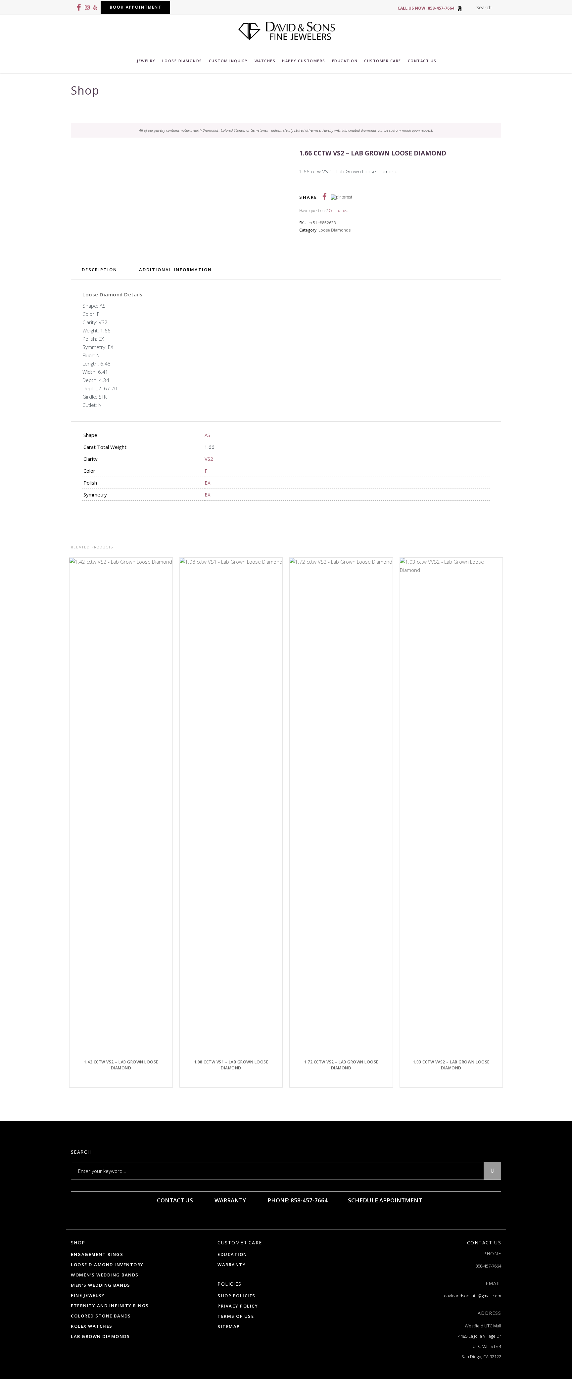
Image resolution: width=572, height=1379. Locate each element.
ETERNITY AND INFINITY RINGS (110, 1306)
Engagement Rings (97, 1254)
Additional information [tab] (175, 270)
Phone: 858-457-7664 (297, 1200)
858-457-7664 (488, 1266)
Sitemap (228, 1326)
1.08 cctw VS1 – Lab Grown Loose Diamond (231, 1065)
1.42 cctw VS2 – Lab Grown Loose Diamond (121, 1065)
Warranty (229, 1200)
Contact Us (174, 1200)
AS (207, 435)
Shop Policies (236, 1296)
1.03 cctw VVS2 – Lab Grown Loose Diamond (451, 1065)
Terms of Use (235, 1316)
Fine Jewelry (88, 1295)
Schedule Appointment (384, 1200)
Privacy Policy (237, 1306)
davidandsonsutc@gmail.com (472, 1296)
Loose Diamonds (334, 230)
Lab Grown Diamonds (100, 1336)
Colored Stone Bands (101, 1316)
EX (208, 482)
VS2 (209, 458)
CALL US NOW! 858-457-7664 (426, 8)
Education (232, 1254)
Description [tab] (99, 270)
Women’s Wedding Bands (105, 1275)
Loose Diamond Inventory (107, 1265)
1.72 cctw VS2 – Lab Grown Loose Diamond (341, 1065)
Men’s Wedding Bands (100, 1285)
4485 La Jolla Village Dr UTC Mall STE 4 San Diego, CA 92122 (479, 1346)
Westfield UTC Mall (483, 1326)
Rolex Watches (92, 1326)
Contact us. (338, 210)
